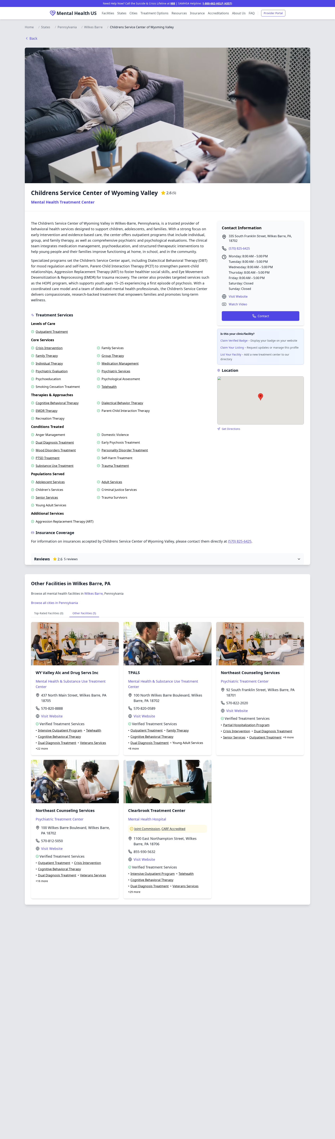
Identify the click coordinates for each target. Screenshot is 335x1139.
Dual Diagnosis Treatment (55, 442)
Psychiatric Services (116, 371)
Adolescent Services (50, 482)
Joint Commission (147, 829)
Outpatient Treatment (52, 332)
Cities (133, 13)
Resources (179, 13)
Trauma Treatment (115, 466)
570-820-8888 (52, 708)
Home (29, 27)
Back (33, 38)
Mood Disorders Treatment (56, 450)
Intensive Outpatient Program (60, 730)
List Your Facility (230, 354)
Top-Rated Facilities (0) (48, 613)
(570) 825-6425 (239, 248)
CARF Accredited (173, 829)
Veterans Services (93, 743)
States (121, 13)
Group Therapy (113, 356)
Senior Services (47, 497)
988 (172, 3)
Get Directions (231, 429)
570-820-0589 (144, 708)
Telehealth (109, 387)
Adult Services (112, 482)
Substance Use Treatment (54, 466)
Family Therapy (47, 356)
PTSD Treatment (48, 458)
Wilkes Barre (93, 27)
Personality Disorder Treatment (125, 450)
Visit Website (238, 296)
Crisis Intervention (49, 348)
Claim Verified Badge (234, 340)
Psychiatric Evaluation (52, 371)
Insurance (197, 13)
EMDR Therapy (46, 411)
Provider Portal (273, 13)
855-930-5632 (144, 851)
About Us (239, 13)
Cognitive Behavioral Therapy (57, 403)
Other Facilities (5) (84, 613)
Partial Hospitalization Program (246, 725)
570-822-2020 (237, 703)
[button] (260, 396)
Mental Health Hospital (147, 819)
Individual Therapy (49, 363)
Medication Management (120, 363)
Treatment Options (154, 13)
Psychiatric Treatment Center (245, 681)
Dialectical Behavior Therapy (122, 403)
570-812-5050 (52, 840)
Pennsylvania (67, 27)
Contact (263, 316)
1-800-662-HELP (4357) (217, 3)
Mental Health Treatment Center (63, 202)
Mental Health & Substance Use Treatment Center (71, 684)
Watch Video (238, 304)
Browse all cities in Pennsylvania (54, 603)
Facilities (108, 13)
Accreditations (218, 13)
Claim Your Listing (232, 347)
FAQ (252, 13)
